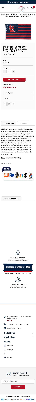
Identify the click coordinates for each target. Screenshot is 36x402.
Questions (7, 98)
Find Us (9, 320)
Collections (9, 333)
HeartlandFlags (14, 396)
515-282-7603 (24, 324)
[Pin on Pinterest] (13, 104)
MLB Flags (14, 14)
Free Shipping (8, 93)
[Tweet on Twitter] (9, 104)
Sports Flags (5, 14)
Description (9, 123)
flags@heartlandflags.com (14, 328)
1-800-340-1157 (12, 324)
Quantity (5, 68)
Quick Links (9, 337)
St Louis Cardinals (25, 14)
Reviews (23, 123)
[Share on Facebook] (5, 104)
